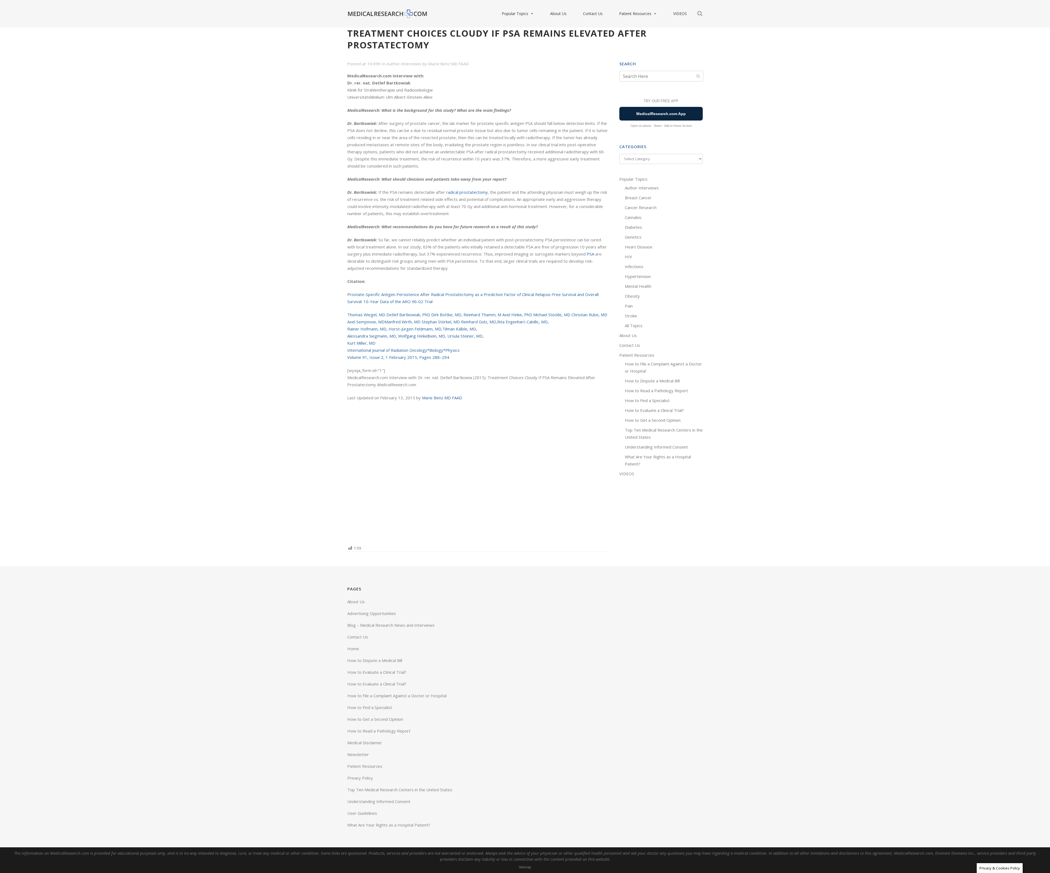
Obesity (632, 296)
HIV (628, 256)
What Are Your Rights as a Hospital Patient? (388, 825)
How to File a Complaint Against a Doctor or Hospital (397, 695)
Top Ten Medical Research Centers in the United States (399, 789)
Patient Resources (635, 13)
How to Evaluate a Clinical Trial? (654, 410)
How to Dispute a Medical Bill (652, 380)
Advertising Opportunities (371, 613)
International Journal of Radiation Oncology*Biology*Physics (403, 350)
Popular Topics (515, 13)
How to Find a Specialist (647, 400)
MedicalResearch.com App (661, 114)
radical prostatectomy (466, 192)
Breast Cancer (638, 197)
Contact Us (593, 13)
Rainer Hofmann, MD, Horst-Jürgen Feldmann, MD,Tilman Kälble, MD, (412, 329)
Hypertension (638, 276)
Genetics (633, 237)
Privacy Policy (360, 778)
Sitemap (525, 867)
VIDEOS (680, 13)
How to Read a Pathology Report (656, 390)
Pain (629, 306)
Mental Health (638, 286)
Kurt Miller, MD (361, 343)
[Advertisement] (477, 472)
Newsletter (358, 754)
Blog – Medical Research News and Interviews (390, 625)
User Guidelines (362, 813)
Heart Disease (638, 247)
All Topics (634, 325)
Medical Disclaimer (364, 742)
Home (353, 648)
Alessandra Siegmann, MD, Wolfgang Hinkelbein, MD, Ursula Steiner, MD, (415, 336)
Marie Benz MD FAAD (448, 63)
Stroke (631, 315)
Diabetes (633, 227)
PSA (590, 254)
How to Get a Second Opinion (653, 420)
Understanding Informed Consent (656, 447)
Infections (634, 266)
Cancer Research (641, 207)
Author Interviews (403, 63)
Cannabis (633, 217)
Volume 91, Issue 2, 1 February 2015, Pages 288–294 (398, 357)
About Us (558, 13)
